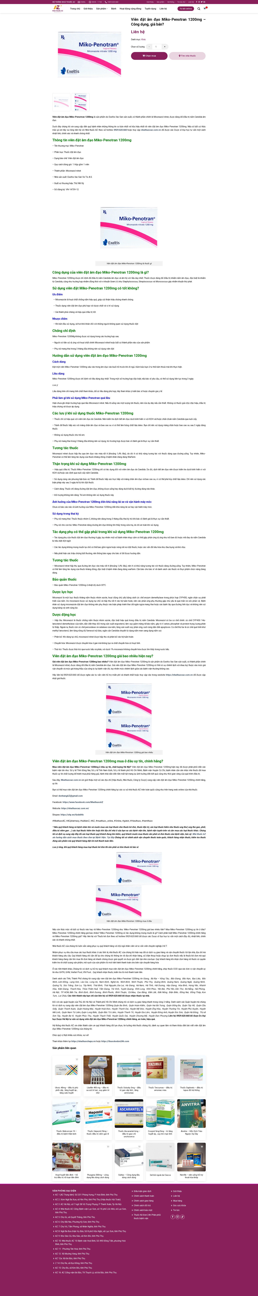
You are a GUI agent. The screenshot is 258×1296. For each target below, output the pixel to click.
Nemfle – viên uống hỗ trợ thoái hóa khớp (191, 1176)
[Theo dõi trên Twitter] (202, 2)
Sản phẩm (160, 2)
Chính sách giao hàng (143, 1200)
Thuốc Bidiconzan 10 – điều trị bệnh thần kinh (66, 1132)
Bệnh (113, 8)
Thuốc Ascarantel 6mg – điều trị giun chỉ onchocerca (129, 1134)
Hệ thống (170, 2)
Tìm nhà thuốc (188, 56)
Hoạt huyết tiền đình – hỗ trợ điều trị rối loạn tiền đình (66, 1176)
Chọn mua (150, 56)
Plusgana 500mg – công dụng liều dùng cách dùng (98, 1176)
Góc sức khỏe (179, 1205)
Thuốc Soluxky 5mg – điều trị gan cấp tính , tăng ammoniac (129, 1090)
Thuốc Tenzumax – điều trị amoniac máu (160, 1089)
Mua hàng (177, 1200)
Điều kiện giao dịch (142, 1191)
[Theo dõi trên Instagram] (199, 2)
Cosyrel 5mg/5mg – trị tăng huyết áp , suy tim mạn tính (160, 1132)
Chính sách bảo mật (143, 1210)
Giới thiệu (150, 2)
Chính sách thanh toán (144, 1196)
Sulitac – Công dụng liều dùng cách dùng (129, 1176)
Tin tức (176, 1210)
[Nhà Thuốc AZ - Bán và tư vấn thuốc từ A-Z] (59, 8)
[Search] (199, 9)
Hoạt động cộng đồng (130, 8)
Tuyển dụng (150, 8)
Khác (143, 39)
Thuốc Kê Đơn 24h (142, 1215)
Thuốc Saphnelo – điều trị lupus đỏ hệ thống (191, 1089)
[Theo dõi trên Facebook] (196, 2)
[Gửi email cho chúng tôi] (204, 2)
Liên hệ (191, 2)
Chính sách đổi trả (142, 1205)
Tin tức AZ (181, 2)
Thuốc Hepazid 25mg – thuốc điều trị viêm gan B (98, 1132)
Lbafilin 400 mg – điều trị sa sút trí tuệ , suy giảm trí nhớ (97, 1090)
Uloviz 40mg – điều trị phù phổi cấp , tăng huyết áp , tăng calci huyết (66, 1090)
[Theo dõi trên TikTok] (182, 1217)
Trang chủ (75, 8)
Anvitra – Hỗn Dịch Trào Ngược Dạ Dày (191, 1132)
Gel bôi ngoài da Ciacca (160, 1175)
